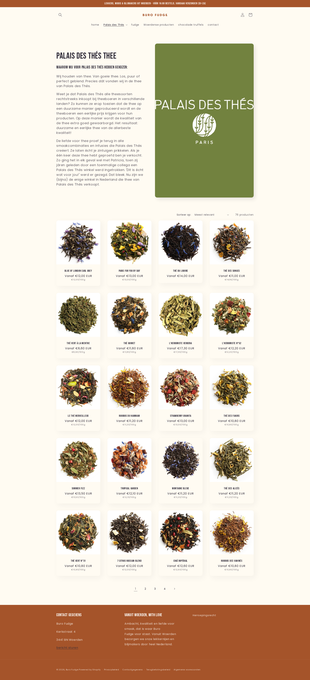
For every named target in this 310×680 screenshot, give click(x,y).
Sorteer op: (184, 215)
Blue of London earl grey (78, 271)
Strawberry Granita (180, 416)
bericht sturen (67, 648)
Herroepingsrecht (204, 615)
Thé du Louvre (180, 271)
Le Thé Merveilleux (78, 416)
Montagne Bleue (180, 488)
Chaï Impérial (180, 561)
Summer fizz (78, 488)
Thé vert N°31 (78, 561)
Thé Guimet (129, 343)
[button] (60, 15)
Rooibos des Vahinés (231, 561)
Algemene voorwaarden (187, 669)
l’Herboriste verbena (180, 343)
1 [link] (135, 589)
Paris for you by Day (129, 271)
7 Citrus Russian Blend (129, 561)
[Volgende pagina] (174, 589)
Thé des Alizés (231, 488)
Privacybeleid (111, 669)
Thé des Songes (232, 271)
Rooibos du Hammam (129, 416)
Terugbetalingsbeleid (158, 669)
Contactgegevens (132, 669)
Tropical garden (129, 488)
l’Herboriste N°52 (231, 343)
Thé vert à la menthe (78, 343)
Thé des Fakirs (231, 416)
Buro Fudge (72, 669)
